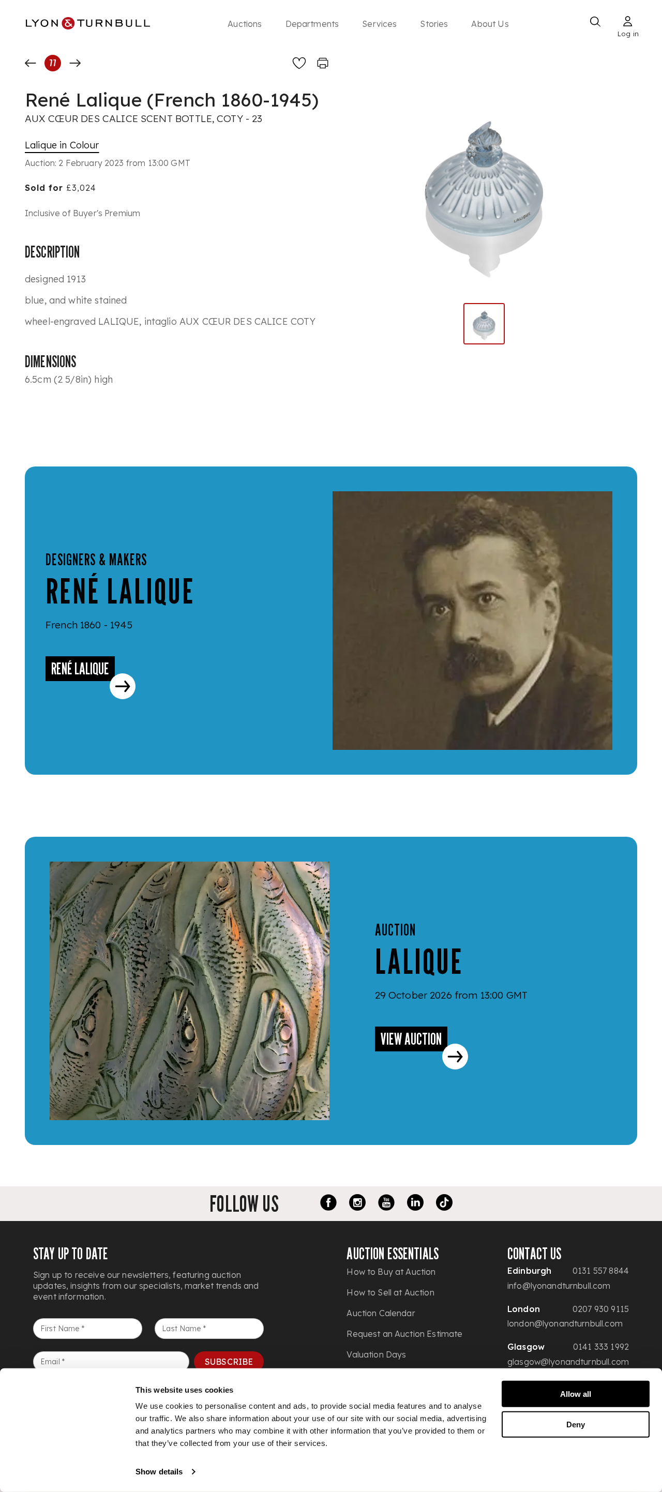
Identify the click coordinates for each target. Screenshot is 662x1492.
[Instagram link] (357, 1204)
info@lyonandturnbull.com (559, 1285)
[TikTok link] (444, 1204)
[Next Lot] (75, 63)
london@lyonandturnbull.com (565, 1323)
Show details (159, 1471)
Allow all (575, 1394)
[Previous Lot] (30, 63)
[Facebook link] (328, 1204)
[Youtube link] (386, 1204)
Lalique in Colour (62, 145)
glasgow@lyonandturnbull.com (568, 1362)
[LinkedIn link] (415, 1204)
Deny (575, 1424)
